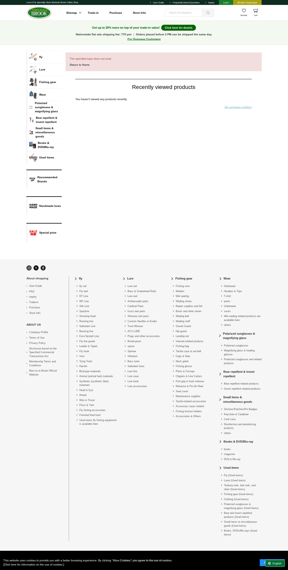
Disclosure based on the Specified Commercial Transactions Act (43, 352)
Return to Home (80, 64)
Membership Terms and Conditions (42, 363)
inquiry (211, 2)
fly (80, 278)
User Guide (158, 2)
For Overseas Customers (144, 39)
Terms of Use (36, 337)
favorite (244, 15)
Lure (130, 278)
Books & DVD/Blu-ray (238, 441)
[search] (208, 13)
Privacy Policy (37, 343)
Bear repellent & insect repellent (238, 374)
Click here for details (178, 27)
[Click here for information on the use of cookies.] (33, 564)
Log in (226, 2)
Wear (227, 278)
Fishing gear (183, 278)
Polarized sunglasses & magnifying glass (239, 336)
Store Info (139, 12)
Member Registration (247, 2)
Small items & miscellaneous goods (237, 399)
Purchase (116, 12)
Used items (231, 467)
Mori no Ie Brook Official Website (43, 372)
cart (255, 15)
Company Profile (38, 332)
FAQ (31, 291)
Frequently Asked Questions (186, 2)
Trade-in (93, 12)
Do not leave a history (238, 107)
